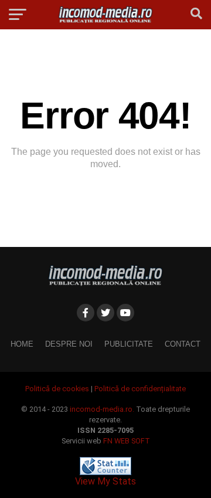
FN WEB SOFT (126, 440)
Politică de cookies (57, 388)
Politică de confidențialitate (140, 388)
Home (22, 344)
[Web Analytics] (105, 471)
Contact (182, 344)
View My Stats (105, 481)
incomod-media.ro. (102, 409)
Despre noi (69, 344)
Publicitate (128, 344)
